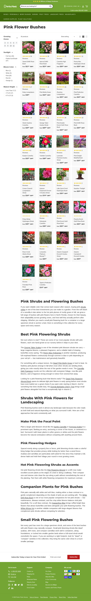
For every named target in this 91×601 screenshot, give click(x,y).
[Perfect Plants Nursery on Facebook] (12, 585)
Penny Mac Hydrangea (52, 353)
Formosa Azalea (75, 427)
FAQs (28, 576)
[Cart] (87, 6)
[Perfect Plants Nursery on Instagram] (9, 585)
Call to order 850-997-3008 (78, 10)
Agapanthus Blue (58, 503)
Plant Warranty (44, 597)
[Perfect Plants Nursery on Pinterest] (22, 585)
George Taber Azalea (32, 348)
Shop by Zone (31, 582)
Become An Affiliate (51, 585)
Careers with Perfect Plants (53, 587)
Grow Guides (31, 587)
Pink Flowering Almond (56, 470)
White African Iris (27, 508)
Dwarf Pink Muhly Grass (62, 363)
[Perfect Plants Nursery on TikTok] (9, 588)
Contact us (30, 571)
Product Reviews (50, 574)
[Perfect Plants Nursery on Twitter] (19, 585)
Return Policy (62, 597)
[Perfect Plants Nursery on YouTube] (15, 585)
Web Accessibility (32, 585)
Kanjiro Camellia (60, 427)
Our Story (48, 571)
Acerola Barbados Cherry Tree (62, 387)
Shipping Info (30, 574)
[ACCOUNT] (83, 6)
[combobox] (36, 6)
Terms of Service (34, 597)
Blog (47, 582)
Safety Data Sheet (72, 597)
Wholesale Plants (32, 579)
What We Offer (50, 576)
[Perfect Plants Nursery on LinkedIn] (12, 588)
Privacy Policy (53, 597)
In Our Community (51, 579)
